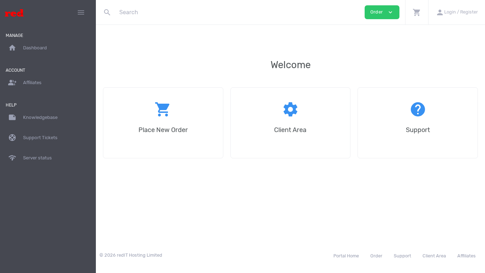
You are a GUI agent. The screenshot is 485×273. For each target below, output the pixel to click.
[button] (416, 12)
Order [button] (382, 12)
